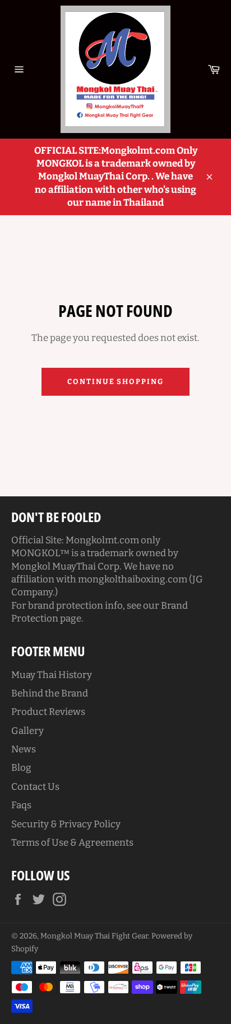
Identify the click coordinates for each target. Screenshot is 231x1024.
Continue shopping (115, 381)
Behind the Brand (49, 693)
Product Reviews (48, 712)
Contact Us (35, 787)
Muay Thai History (51, 675)
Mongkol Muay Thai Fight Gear (94, 936)
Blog (21, 768)
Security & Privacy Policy (66, 824)
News (23, 749)
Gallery (27, 731)
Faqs (21, 805)
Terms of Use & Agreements (72, 842)
